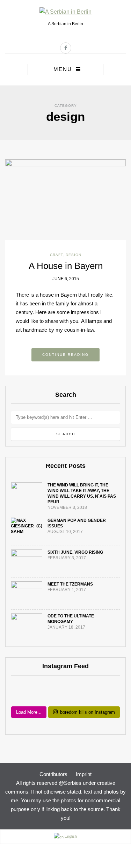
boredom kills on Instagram (87, 712)
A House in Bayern (66, 266)
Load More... (29, 712)
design (73, 255)
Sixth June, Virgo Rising (75, 552)
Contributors (53, 774)
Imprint (84, 774)
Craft (56, 255)
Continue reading (65, 355)
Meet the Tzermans (70, 584)
